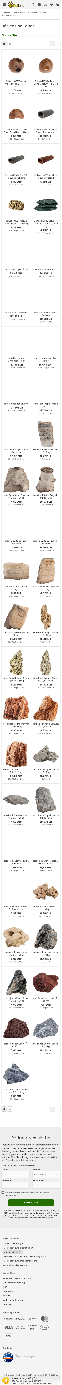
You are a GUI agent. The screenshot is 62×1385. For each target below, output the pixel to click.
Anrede (36, 1170)
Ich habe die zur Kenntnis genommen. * (27, 1194)
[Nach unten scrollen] (57, 43)
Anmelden (31, 1202)
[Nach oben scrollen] (57, 1109)
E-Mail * (5, 1170)
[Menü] (5, 5)
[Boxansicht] (4, 43)
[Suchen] (33, 5)
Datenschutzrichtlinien (27, 1192)
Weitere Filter (9, 35)
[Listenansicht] (10, 43)
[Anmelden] (45, 5)
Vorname (6, 1180)
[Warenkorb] (57, 5)
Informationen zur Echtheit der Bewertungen (32, 1383)
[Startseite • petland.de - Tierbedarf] (16, 4)
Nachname (38, 1180)
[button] (46, 1174)
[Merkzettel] (51, 5)
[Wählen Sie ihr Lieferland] (39, 5)
